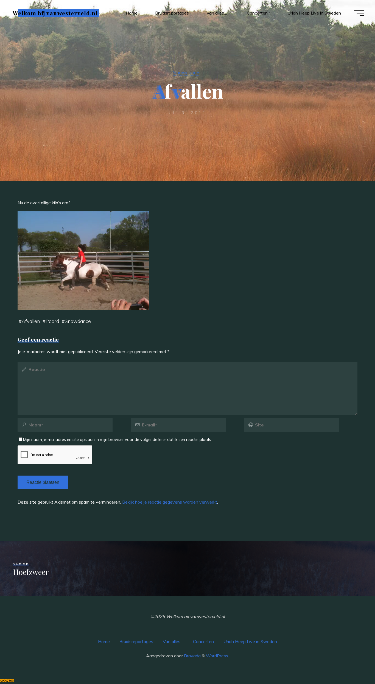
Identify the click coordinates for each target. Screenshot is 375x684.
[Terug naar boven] (353, 662)
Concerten (203, 641)
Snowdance (186, 72)
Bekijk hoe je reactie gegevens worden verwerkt (169, 502)
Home (104, 641)
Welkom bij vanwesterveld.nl (55, 13)
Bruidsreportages (136, 641)
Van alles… (173, 641)
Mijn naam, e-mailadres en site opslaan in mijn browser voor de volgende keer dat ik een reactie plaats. (117, 439)
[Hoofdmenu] (359, 13)
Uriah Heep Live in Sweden (250, 641)
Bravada (192, 655)
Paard (52, 321)
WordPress (217, 655)
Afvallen (31, 321)
